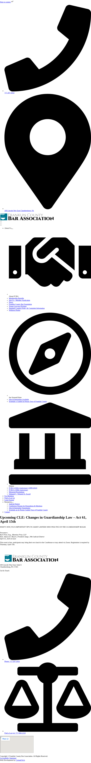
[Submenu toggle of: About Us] (12, 228)
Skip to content (5, 2)
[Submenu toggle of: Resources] (12, 502)
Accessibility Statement (8, 758)
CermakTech (20, 760)
